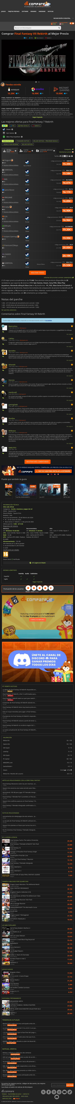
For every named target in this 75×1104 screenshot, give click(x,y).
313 (4, 219)
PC (6, 126)
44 (4, 172)
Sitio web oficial (8, 507)
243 (4, 256)
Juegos (3, 11)
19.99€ (67, 238)
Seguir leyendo (37, 117)
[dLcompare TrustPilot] (58, 1092)
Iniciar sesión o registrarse (63, 18)
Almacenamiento (9, 541)
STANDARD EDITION (22, 141)
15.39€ (67, 164)
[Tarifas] (65, 156)
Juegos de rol (28, 509)
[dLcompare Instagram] (53, 1092)
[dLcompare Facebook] (48, 1092)
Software (25, 11)
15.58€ (67, 173)
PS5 (13, 126)
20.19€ (67, 255)
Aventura (20, 509)
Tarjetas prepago (13, 11)
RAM (4, 535)
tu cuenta (48, 320)
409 (4, 162)
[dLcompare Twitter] (42, 1092)
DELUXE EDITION (27, 144)
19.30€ (67, 229)
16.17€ (67, 192)
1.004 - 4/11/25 (18, 524)
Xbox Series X (24, 126)
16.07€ (67, 182)
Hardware (42, 11)
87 (4, 200)
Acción (13, 509)
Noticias (50, 11)
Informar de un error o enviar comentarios (58, 277)
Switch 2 (37, 126)
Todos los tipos (8, 141)
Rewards (33, 11)
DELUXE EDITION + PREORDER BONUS (45, 141)
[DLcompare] (7, 1091)
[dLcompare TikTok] (69, 1092)
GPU (4, 537)
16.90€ (67, 210)
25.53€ (67, 265)
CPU (4, 533)
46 (4, 181)
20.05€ (67, 247)
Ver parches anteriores (8, 310)
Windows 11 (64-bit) (35, 531)
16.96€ (67, 220)
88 (4, 209)
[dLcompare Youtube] (64, 1092)
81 (4, 228)
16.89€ (67, 201)
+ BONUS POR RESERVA (10, 144)
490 (4, 239)
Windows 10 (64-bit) (12, 531)
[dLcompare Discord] (56, 1097)
